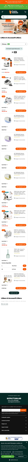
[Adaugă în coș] (24, 266)
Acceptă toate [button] (7, 456)
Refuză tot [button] (21, 456)
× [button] (26, 442)
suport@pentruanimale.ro (14, 401)
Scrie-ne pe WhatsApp (13, 400)
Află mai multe (15, 449)
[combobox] (14, 17)
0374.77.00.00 (14, 398)
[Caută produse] (4, 17)
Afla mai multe (4, 304)
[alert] (14, 451)
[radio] (12, 52)
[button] (14, 44)
